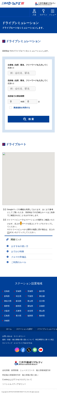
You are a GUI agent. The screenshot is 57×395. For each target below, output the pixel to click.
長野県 (7, 306)
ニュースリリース (27, 370)
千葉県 (30, 296)
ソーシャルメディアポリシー (14, 384)
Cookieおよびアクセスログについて (17, 379)
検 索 (31, 119)
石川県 (42, 301)
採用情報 (14, 370)
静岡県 (18, 306)
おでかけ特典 (17, 251)
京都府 (42, 306)
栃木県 (42, 291)
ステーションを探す (24, 329)
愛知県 (30, 306)
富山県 (30, 301)
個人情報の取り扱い (30, 375)
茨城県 (30, 291)
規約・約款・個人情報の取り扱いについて (18, 339)
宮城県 (18, 291)
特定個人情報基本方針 (11, 375)
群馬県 (7, 296)
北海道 (7, 291)
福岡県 (30, 316)
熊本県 (42, 316)
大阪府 (7, 311)
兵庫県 (18, 311)
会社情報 (6, 370)
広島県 (7, 316)
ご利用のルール (18, 262)
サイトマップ (7, 343)
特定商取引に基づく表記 (44, 339)
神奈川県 (7, 301)
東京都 (42, 296)
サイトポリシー (19, 336)
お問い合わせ (7, 336)
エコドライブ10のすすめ (23, 343)
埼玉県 (18, 296)
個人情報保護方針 (43, 370)
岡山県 (42, 311)
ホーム (9, 329)
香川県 (18, 316)
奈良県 (30, 311)
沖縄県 (7, 321)
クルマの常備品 (18, 257)
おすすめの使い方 (19, 246)
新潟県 (18, 301)
